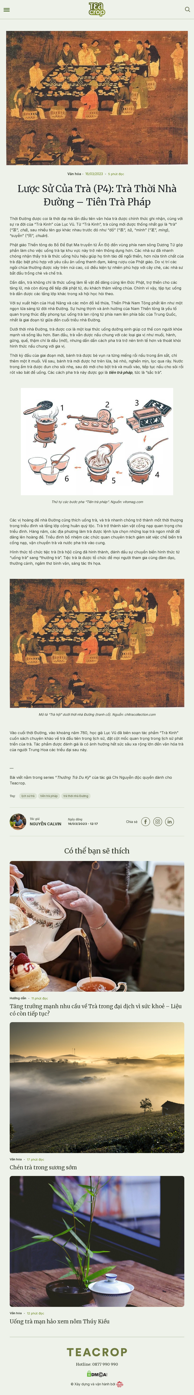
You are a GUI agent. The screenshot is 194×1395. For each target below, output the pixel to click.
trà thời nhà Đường (76, 796)
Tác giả (35, 819)
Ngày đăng (75, 819)
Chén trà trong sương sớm (43, 1167)
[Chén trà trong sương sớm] (97, 1087)
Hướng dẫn (18, 998)
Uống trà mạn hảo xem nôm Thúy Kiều (60, 1321)
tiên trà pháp (49, 796)
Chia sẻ (131, 822)
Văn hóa (74, 174)
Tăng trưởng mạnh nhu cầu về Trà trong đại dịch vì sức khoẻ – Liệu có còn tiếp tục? (96, 1010)
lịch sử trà (28, 796)
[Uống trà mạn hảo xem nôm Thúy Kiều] (97, 1241)
